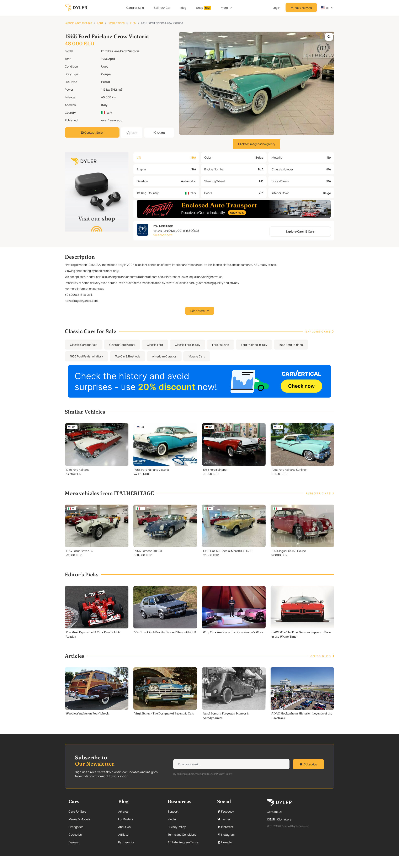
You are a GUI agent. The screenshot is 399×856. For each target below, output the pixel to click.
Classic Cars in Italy (122, 345)
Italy (108, 113)
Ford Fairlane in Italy (254, 345)
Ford (100, 23)
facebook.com (162, 235)
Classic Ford (155, 345)
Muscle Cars (196, 356)
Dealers (74, 842)
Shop (203, 8)
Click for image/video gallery (256, 144)
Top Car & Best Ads (127, 356)
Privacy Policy (177, 827)
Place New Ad (302, 8)
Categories (76, 827)
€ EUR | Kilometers (279, 819)
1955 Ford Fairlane (291, 345)
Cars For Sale (135, 8)
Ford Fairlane (116, 23)
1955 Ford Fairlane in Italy (86, 356)
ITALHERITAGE (163, 226)
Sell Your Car (162, 8)
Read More (197, 311)
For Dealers (125, 819)
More (224, 8)
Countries (75, 834)
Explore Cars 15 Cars (300, 231)
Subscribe (310, 764)
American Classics (164, 356)
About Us (124, 827)
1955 (133, 23)
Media (172, 819)
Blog (183, 8)
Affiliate (123, 834)
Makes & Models (79, 819)
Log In (276, 8)
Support (173, 811)
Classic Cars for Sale (78, 23)
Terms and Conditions (182, 834)
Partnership (126, 842)
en (327, 8)
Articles (123, 811)
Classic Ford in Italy (187, 345)
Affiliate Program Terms (183, 842)
